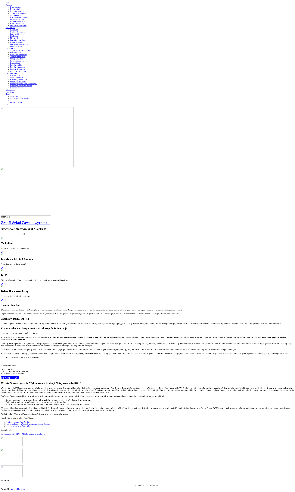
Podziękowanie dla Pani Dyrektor (18, 422)
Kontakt (8, 94)
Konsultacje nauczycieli (18, 71)
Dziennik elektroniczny (18, 55)
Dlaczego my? (15, 75)
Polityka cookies (16, 65)
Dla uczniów (10, 28)
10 (25, 434)
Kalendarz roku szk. (17, 24)
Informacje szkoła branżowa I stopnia (23, 84)
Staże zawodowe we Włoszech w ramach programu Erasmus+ (28, 424)
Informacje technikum (18, 82)
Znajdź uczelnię (16, 46)
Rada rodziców (15, 63)
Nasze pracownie (16, 88)
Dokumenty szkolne (17, 21)
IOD (7, 100)
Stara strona (10, 92)
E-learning (14, 30)
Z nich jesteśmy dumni (18, 17)
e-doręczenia (14, 96)
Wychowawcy (15, 53)
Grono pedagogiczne (17, 11)
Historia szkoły (15, 7)
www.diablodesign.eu (19, 489)
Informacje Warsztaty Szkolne (21, 86)
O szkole (9, 5)
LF (7, 104)
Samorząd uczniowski (18, 13)
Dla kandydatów (12, 73)
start (2, 434)
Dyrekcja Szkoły (16, 9)
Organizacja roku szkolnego (20, 50)
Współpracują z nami (17, 19)
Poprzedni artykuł (10, 434)
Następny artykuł (34, 434)
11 (27, 434)
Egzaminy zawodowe (18, 40)
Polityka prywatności (17, 67)
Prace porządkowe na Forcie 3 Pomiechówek (22, 426)
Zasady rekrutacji (16, 77)
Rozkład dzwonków (17, 32)
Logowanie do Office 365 (19, 44)
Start (7, 3)
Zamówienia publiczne (14, 102)
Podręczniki (14, 34)
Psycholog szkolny (17, 61)
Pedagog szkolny (16, 59)
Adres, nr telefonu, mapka (19, 98)
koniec (42, 434)
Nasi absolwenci (16, 15)
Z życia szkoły (11, 90)
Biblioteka (14, 36)
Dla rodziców (10, 48)
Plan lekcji (14, 38)
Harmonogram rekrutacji (19, 80)
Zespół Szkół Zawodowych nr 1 (25, 223)
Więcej (3, 252)
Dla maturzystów (16, 42)
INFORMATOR (10, 377)
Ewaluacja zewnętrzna (18, 26)
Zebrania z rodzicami (17, 57)
